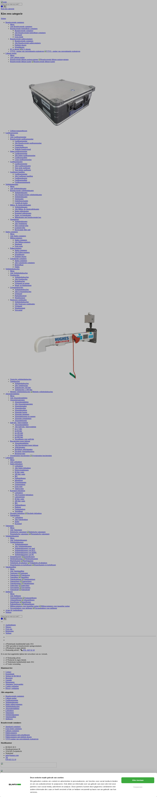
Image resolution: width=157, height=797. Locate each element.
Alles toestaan (138, 780)
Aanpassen (137, 787)
